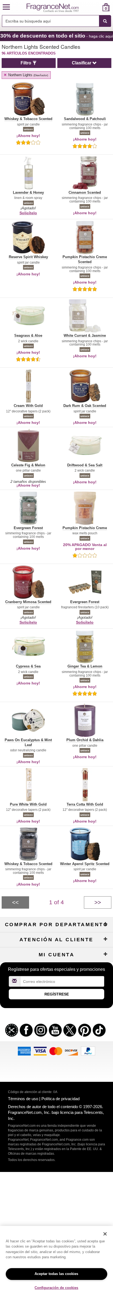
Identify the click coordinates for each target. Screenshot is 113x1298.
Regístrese (56, 994)
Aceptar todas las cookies (56, 1274)
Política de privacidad (60, 1098)
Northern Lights (27, 75)
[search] (97, 7)
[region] (56, 1262)
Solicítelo (28, 213)
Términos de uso (23, 1098)
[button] (6, 7)
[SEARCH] (105, 21)
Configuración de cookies (56, 1288)
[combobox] (56, 21)
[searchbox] (50, 21)
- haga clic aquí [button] (56, 36)
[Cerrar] (105, 1234)
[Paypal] (88, 1050)
